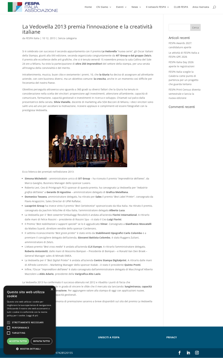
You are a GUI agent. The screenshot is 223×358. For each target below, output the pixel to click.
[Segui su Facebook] (179, 352)
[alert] (29, 320)
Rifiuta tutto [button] (41, 341)
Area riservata (201, 7)
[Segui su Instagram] (197, 352)
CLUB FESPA (181, 7)
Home (88, 7)
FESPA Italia (32, 38)
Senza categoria (67, 38)
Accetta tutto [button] (18, 341)
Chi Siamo (102, 7)
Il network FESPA (156, 7)
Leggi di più (32, 315)
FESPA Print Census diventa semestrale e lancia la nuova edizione (185, 94)
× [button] (52, 289)
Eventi (120, 7)
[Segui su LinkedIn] (188, 352)
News (135, 7)
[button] (29, 349)
